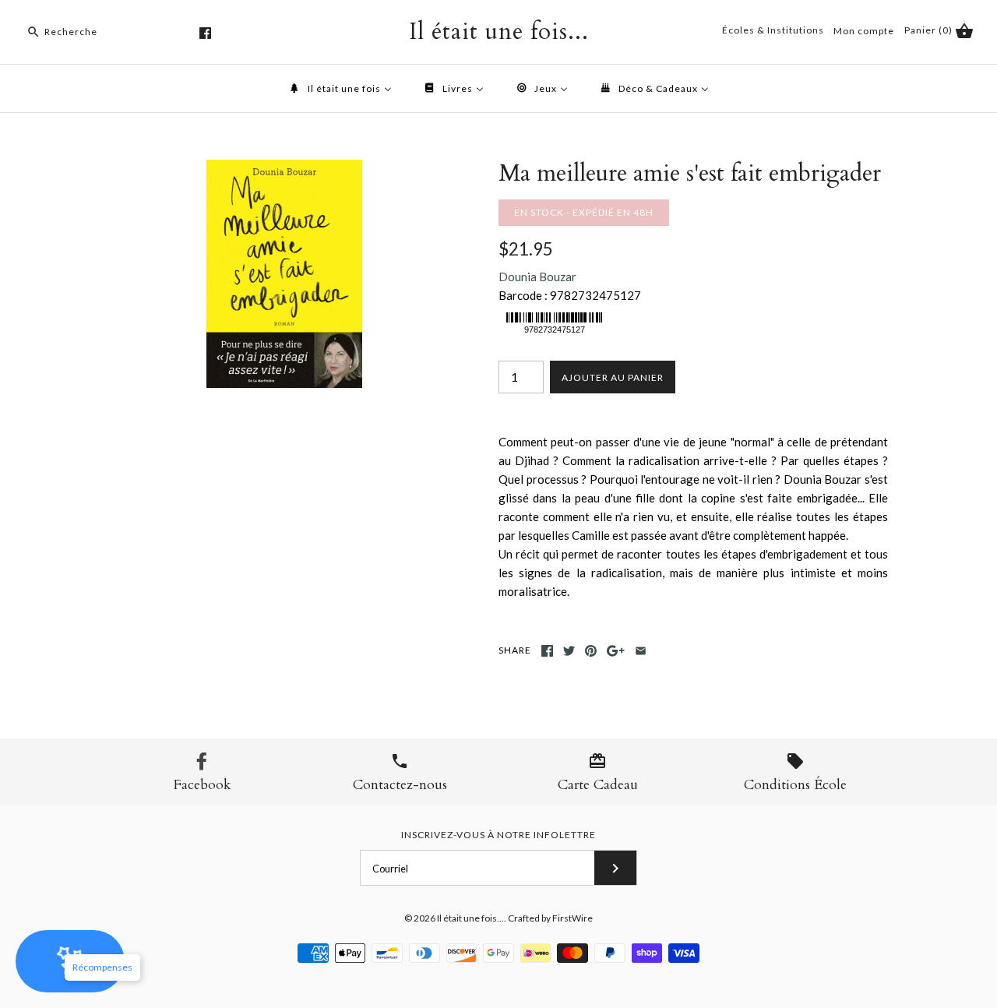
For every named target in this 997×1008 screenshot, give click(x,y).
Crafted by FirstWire (550, 918)
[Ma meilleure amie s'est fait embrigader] (284, 169)
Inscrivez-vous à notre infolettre (498, 835)
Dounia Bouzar (537, 277)
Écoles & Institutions (773, 30)
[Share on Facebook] (547, 651)
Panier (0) (929, 30)
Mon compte (863, 31)
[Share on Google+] (616, 651)
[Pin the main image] (591, 651)
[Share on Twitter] (569, 651)
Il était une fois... (470, 918)
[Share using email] (640, 651)
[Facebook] (205, 33)
